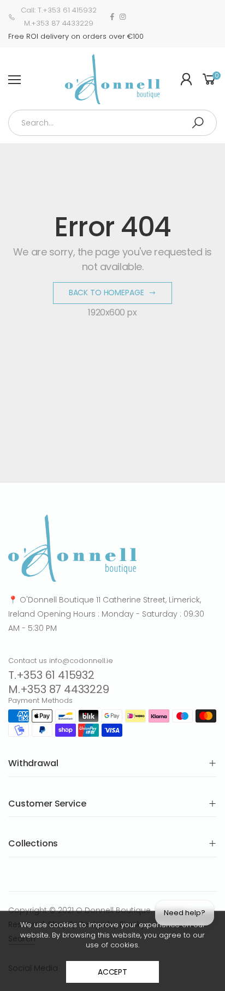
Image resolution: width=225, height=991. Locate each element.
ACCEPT (112, 971)
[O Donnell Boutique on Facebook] (112, 16)
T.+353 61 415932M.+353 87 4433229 (58, 682)
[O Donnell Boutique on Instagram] (123, 16)
